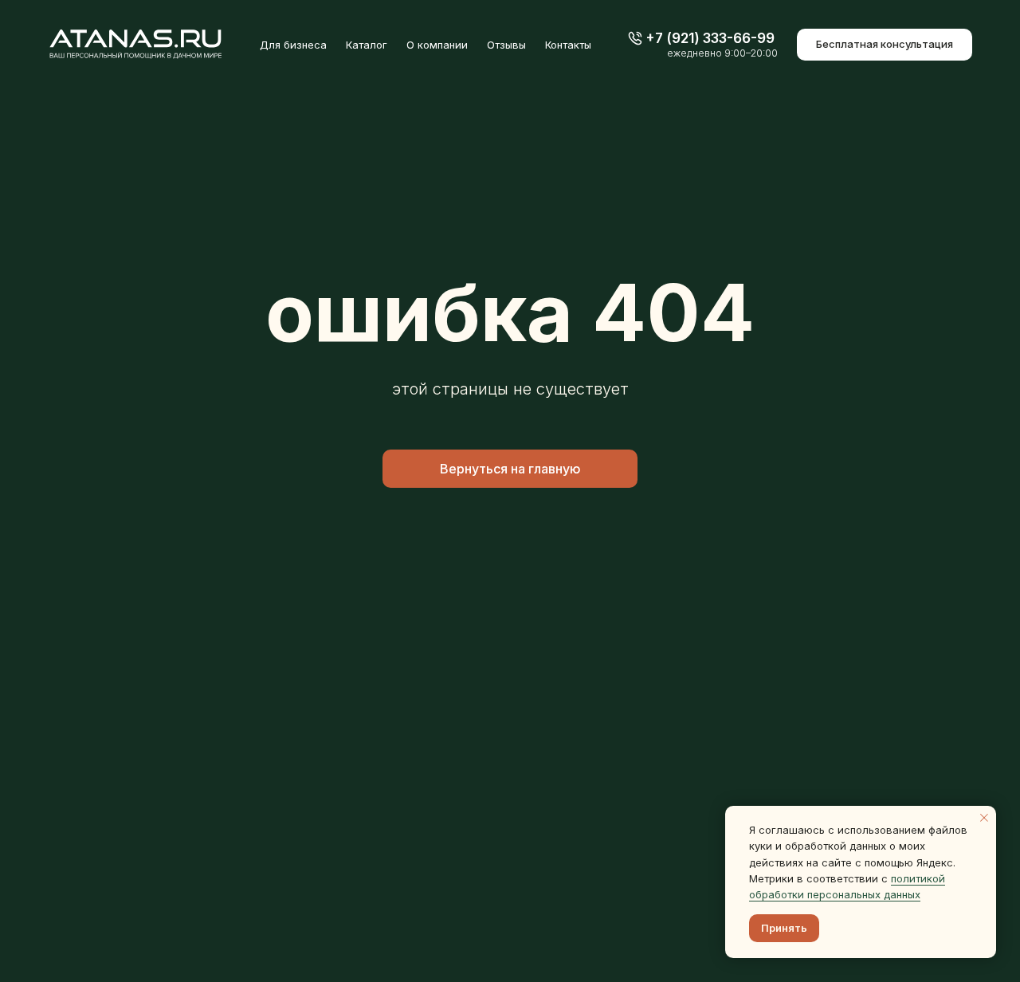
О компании (437, 44)
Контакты (568, 44)
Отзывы (506, 44)
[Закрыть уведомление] (984, 818)
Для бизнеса (293, 44)
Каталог (366, 44)
